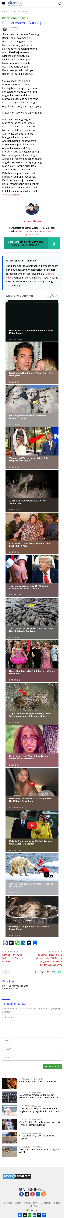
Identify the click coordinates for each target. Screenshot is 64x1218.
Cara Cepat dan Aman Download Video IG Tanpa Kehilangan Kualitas (39, 1123)
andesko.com (31, 231)
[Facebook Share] (35, 972)
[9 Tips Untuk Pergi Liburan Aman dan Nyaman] (9, 1137)
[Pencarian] (60, 3)
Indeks (57, 1202)
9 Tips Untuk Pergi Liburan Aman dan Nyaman (37, 1137)
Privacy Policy (30, 1202)
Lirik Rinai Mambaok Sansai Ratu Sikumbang (15, 987)
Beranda (8, 1202)
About (18, 1202)
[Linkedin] (38, 1194)
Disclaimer (45, 1202)
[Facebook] (21, 1194)
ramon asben (21, 17)
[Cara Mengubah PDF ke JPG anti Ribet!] (9, 1083)
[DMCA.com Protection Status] (17, 1176)
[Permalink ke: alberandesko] (4, 28)
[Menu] (4, 3)
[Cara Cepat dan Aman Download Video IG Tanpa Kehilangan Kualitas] (9, 1124)
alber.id (19, 231)
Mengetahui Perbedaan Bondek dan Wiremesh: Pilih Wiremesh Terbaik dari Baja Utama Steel (40, 1096)
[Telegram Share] (53, 972)
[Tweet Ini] (41, 972)
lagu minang (8, 17)
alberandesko (13, 27)
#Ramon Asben (11, 194)
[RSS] (43, 1194)
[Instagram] (32, 1194)
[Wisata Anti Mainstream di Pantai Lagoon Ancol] (9, 1151)
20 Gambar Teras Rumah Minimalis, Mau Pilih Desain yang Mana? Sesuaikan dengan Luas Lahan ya (48, 958)
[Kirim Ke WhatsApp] (59, 972)
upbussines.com (47, 231)
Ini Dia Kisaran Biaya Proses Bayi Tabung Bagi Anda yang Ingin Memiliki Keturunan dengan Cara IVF (39, 1110)
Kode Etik (32, 1206)
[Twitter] (27, 1194)
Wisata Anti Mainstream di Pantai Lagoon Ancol (39, 1150)
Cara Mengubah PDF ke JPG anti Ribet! (37, 1081)
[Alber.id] (15, 3)
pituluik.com (32, 234)
